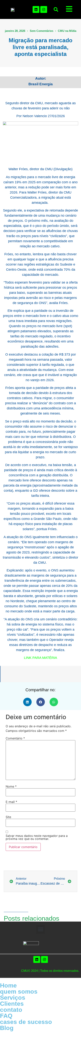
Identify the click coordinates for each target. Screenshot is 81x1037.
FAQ (6, 1015)
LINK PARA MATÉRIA (40, 658)
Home (8, 985)
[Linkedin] (36, 9)
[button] (55, 9)
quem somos (18, 991)
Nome (11, 786)
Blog (7, 1027)
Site (8, 816)
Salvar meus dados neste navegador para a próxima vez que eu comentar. (37, 837)
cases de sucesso (26, 1021)
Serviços (12, 997)
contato (11, 1009)
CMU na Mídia (67, 30)
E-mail (11, 801)
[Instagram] (43, 9)
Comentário (15, 738)
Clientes (12, 1003)
